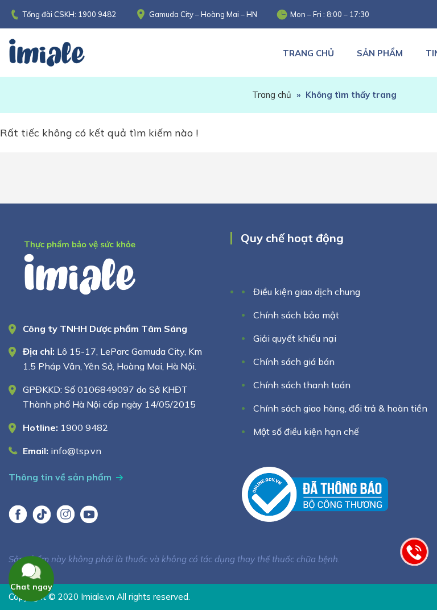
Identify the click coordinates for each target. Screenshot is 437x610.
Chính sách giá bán (294, 361)
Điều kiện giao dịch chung (306, 291)
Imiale (63, 52)
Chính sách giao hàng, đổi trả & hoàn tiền (340, 408)
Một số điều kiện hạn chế (306, 431)
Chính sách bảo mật (296, 315)
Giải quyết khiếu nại (294, 338)
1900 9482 (97, 14)
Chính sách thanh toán (302, 385)
